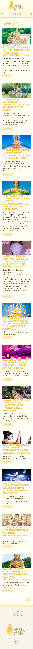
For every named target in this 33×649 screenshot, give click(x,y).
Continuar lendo (14, 231)
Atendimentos (16, 616)
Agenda (16, 614)
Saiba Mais (8, 76)
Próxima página (28, 600)
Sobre (16, 640)
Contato (16, 642)
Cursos (16, 611)
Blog (16, 644)
